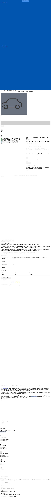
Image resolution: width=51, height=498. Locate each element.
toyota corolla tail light (42, 168)
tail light (37, 168)
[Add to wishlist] (9, 419)
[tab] (15, 175)
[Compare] (6, 419)
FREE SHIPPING (25, 132)
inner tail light (34, 168)
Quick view (4, 419)
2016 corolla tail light (29, 168)
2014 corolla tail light (39, 167)
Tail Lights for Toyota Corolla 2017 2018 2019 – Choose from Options (14, 420)
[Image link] (4, 476)
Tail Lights (29, 137)
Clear (38, 154)
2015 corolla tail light (46, 167)
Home (27, 137)
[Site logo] (4, 90)
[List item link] (25, 483)
